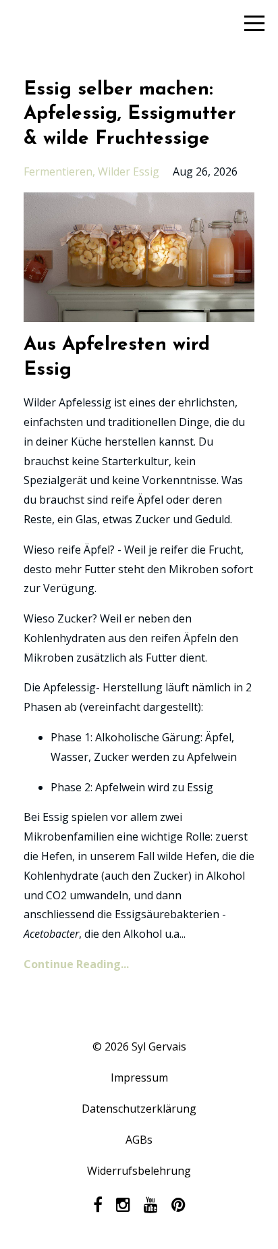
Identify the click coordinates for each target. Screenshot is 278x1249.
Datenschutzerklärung (139, 1108)
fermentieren (58, 171)
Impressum (139, 1077)
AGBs (139, 1139)
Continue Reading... (76, 964)
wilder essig (128, 171)
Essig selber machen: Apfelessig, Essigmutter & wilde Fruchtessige (130, 114)
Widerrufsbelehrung (139, 1170)
